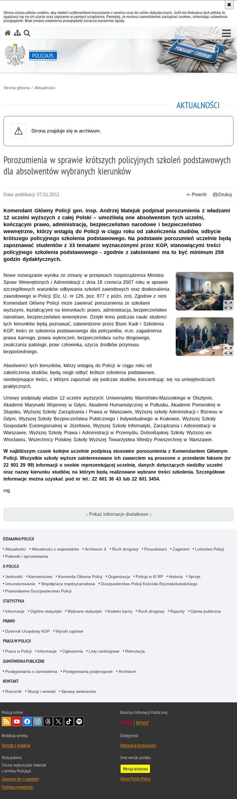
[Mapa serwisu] (17, 32)
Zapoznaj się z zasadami (20, 779)
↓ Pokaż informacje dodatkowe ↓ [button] (119, 514)
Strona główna (16, 87)
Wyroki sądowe (69, 631)
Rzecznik (13, 691)
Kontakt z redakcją (16, 745)
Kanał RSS (6, 721)
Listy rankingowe (104, 651)
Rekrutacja (135, 651)
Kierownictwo (40, 576)
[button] (226, 33)
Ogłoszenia (72, 651)
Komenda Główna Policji (80, 576)
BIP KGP (142, 723)
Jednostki (14, 576)
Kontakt (11, 681)
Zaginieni (181, 549)
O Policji (11, 566)
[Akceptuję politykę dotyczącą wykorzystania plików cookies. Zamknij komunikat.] (229, 4)
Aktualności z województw (55, 549)
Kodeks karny (120, 611)
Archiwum (127, 671)
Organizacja (119, 576)
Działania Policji (18, 539)
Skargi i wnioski (41, 691)
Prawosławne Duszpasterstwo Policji (38, 591)
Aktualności (44, 87)
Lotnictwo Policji (209, 549)
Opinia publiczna (205, 611)
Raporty (177, 611)
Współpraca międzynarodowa (68, 583)
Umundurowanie (20, 583)
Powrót (199, 194)
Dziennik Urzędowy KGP (27, 631)
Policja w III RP (149, 576)
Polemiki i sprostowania (26, 556)
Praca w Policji (17, 641)
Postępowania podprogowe (88, 671)
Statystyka (13, 601)
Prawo (9, 621)
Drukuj (225, 194)
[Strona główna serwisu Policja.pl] (8, 32)
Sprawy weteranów (78, 691)
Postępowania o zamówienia (31, 671)
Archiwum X (95, 549)
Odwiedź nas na (16, 721)
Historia (176, 576)
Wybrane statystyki (84, 611)
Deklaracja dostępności (138, 745)
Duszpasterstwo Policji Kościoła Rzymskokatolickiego (149, 583)
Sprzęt (194, 576)
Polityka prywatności (18, 787)
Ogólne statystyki (46, 611)
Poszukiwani (155, 549)
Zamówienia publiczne (24, 661)
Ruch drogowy (125, 549)
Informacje (15, 611)
